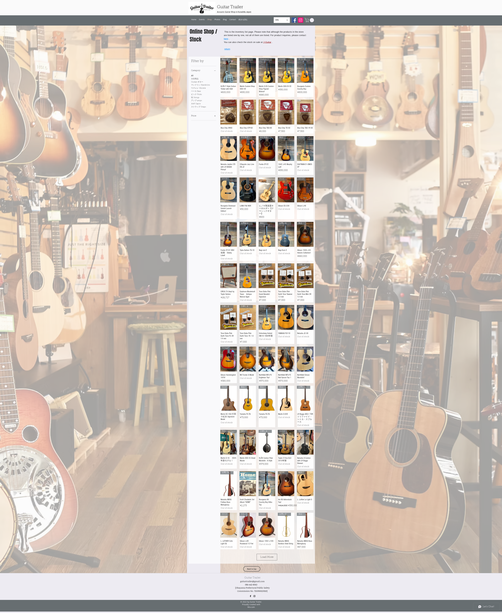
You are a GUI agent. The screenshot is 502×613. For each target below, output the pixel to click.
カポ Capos (196, 104)
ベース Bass (196, 91)
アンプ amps (196, 101)
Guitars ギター (197, 82)
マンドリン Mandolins (200, 85)
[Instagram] (300, 20)
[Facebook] (294, 20)
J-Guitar (267, 42)
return (227, 49)
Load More (266, 557)
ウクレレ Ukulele (198, 88)
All (192, 76)
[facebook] (250, 596)
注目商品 (194, 79)
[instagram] (254, 596)
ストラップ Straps (198, 107)
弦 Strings (195, 98)
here (226, 39)
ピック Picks (196, 94)
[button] (310, 20)
